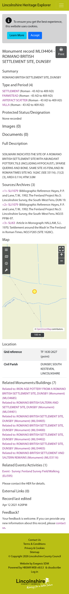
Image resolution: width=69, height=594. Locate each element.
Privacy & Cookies (35, 548)
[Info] (6, 263)
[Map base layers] (6, 257)
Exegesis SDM (41, 563)
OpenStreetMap (44, 329)
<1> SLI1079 (10, 191)
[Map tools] (6, 270)
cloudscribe (54, 567)
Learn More (17, 35)
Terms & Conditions (34, 544)
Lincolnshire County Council (45, 556)
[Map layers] (6, 250)
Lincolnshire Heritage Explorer (26, 5)
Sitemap (34, 552)
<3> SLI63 (8, 223)
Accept (35, 35)
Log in (34, 572)
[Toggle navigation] (61, 5)
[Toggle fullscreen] (61, 249)
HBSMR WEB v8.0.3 (33, 567)
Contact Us (34, 540)
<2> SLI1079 (10, 204)
